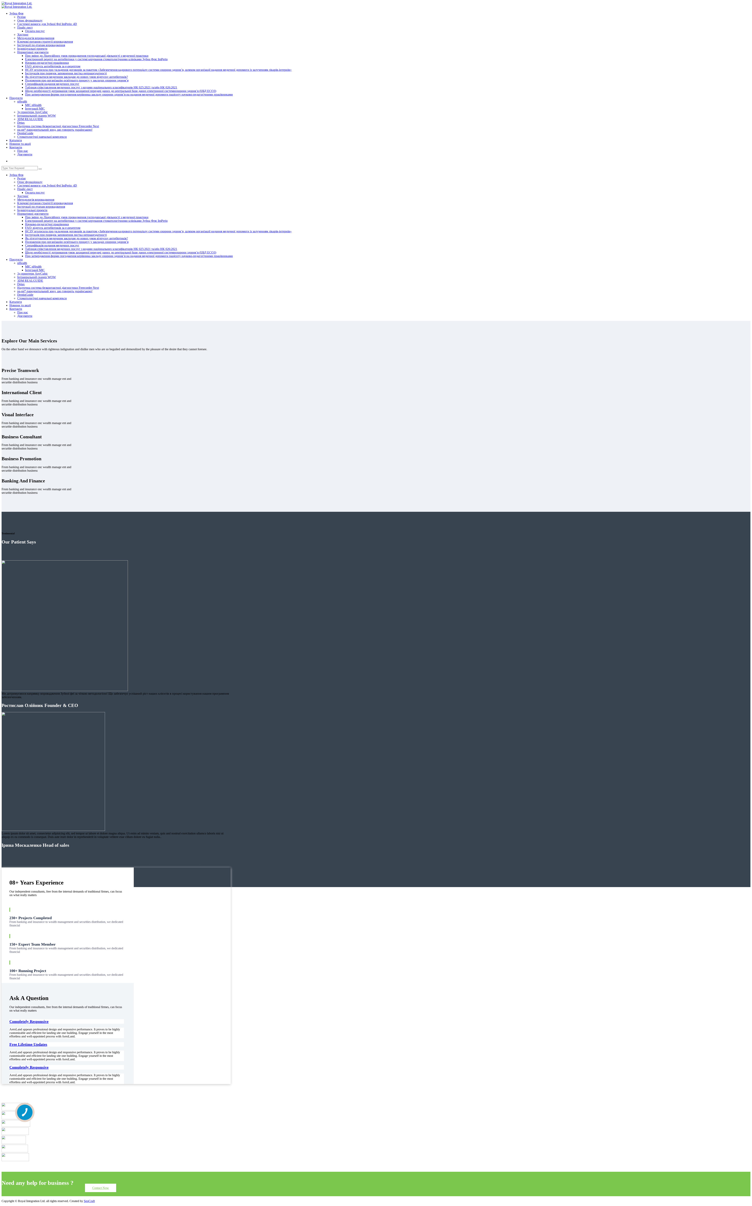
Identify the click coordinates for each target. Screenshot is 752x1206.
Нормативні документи (33, 52)
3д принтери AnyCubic (32, 112)
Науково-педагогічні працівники (47, 62)
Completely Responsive (29, 1021)
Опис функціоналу (29, 20)
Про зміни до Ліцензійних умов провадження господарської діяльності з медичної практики (86, 55)
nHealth (22, 101)
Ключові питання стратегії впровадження (45, 41)
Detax (21, 122)
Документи (24, 154)
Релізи (21, 17)
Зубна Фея (16, 13)
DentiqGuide (25, 133)
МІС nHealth (33, 105)
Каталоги (15, 140)
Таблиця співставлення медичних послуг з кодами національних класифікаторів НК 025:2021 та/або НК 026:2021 (101, 87)
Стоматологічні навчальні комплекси (42, 136)
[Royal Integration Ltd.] (17, 3)
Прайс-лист (25, 27)
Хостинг (23, 34)
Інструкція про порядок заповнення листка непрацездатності (66, 73)
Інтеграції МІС (35, 108)
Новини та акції (20, 143)
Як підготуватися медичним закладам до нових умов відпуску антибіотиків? (76, 77)
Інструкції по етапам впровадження (41, 45)
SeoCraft (89, 1201)
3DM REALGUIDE (30, 119)
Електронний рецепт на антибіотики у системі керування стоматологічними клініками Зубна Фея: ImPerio (96, 59)
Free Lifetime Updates (28, 1044)
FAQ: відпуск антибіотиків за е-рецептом (52, 66)
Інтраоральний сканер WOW (36, 115)
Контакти (15, 147)
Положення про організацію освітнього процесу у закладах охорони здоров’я (76, 80)
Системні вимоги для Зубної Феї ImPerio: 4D (47, 24)
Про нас (22, 151)
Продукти (16, 98)
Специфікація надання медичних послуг (52, 84)
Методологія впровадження (35, 38)
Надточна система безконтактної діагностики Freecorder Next (58, 126)
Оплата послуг (35, 31)
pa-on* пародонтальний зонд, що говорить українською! (54, 129)
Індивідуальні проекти (32, 48)
